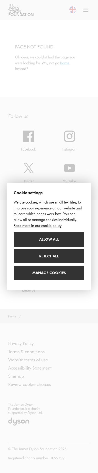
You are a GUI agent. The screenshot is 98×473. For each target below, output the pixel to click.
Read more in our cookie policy (38, 226)
